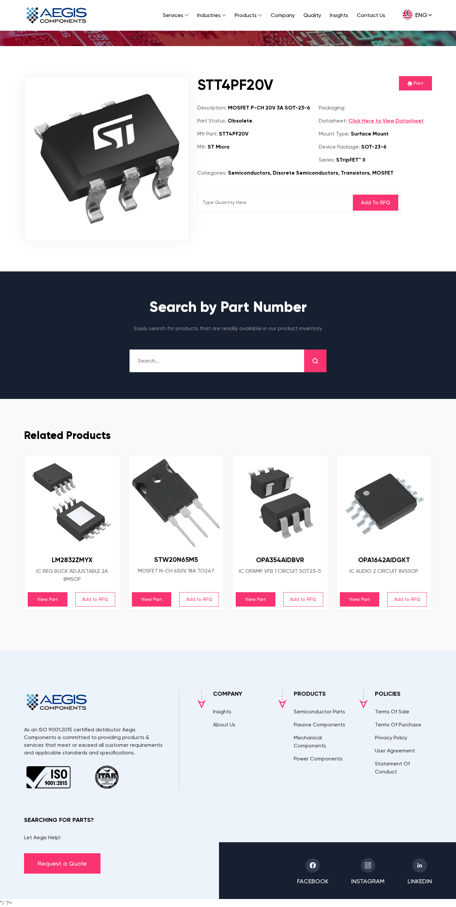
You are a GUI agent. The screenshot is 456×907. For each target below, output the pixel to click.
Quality (312, 15)
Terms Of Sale (392, 711)
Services (173, 15)
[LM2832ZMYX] (72, 503)
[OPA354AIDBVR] (280, 503)
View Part (47, 599)
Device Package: (339, 147)
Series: (327, 160)
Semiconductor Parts (319, 711)
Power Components (318, 758)
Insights (339, 15)
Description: (212, 107)
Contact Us (371, 15)
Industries (209, 15)
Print (417, 83)
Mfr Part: (207, 134)
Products (246, 15)
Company (283, 15)
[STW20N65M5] (176, 503)
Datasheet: (333, 121)
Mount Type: (334, 134)
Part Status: (211, 121)
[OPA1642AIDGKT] (384, 503)
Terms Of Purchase (398, 724)
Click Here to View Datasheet (386, 121)
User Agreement (395, 750)
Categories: (212, 173)
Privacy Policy (391, 737)
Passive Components (319, 724)
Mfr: (201, 147)
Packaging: (332, 107)
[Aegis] (56, 15)
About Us (224, 724)
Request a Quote (62, 863)
